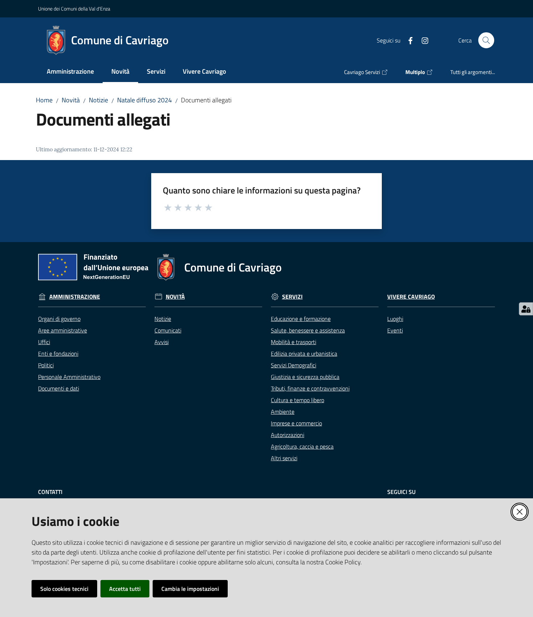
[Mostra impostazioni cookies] (526, 308)
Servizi (292, 297)
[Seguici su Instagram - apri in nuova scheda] (422, 40)
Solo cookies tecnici (64, 588)
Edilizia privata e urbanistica (304, 353)
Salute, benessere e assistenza (308, 330)
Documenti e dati (58, 388)
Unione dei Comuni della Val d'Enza (74, 8)
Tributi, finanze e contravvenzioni (310, 388)
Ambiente (282, 411)
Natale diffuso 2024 (144, 100)
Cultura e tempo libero (297, 400)
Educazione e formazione (301, 318)
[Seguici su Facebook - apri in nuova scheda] (407, 40)
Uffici (44, 342)
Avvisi (161, 342)
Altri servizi (284, 458)
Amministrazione (74, 297)
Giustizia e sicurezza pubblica (305, 376)
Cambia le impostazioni (190, 588)
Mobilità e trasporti (293, 342)
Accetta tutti (125, 588)
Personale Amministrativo (69, 376)
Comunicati (167, 330)
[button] (486, 40)
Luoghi (395, 318)
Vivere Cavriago (411, 297)
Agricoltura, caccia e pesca (302, 446)
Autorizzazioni (287, 434)
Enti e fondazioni (58, 353)
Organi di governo (59, 318)
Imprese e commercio (296, 423)
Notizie (98, 100)
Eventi (395, 330)
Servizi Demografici (293, 365)
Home (44, 100)
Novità (71, 100)
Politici (46, 365)
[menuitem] (70, 72)
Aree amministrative (62, 330)
